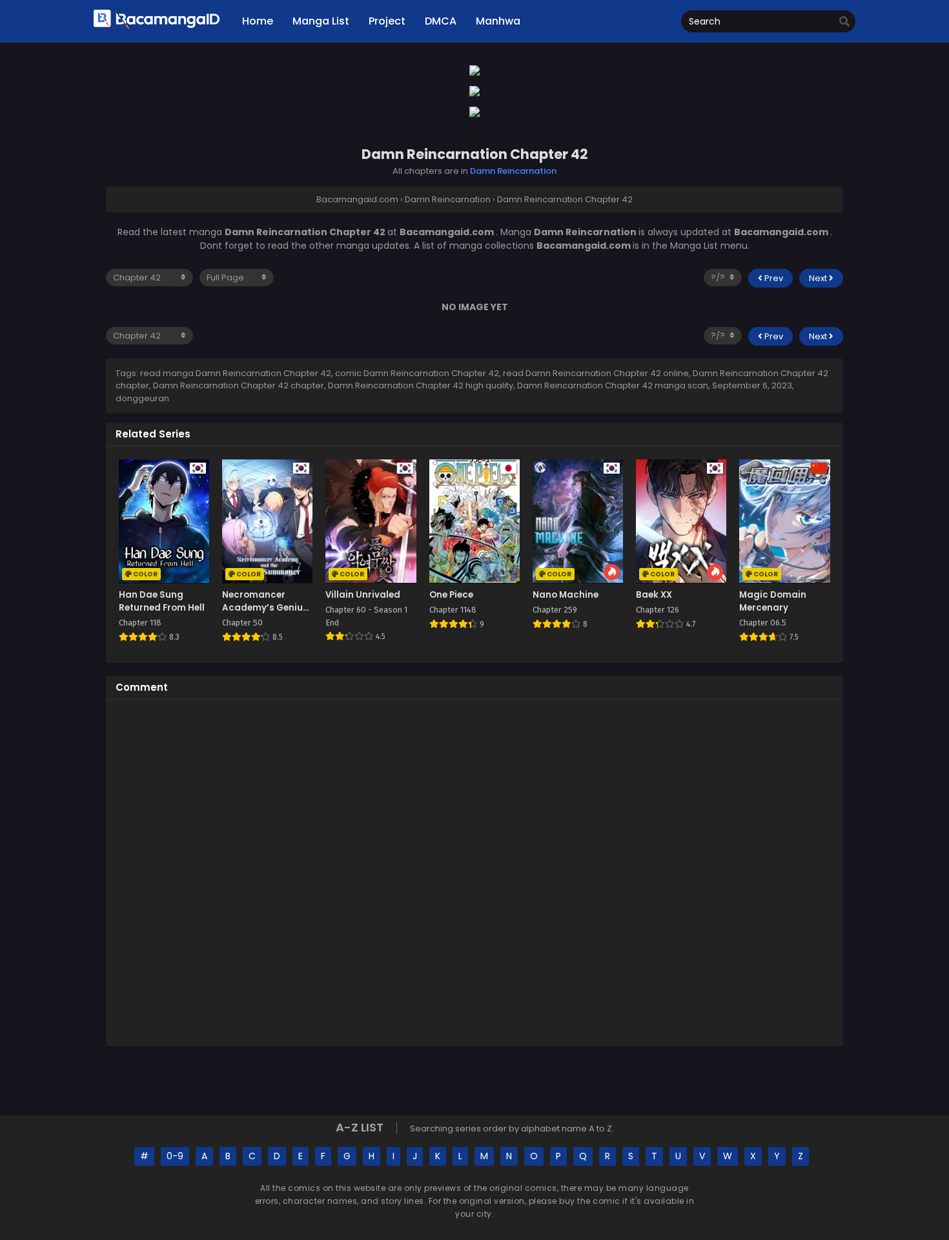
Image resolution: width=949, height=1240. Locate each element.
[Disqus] (474, 871)
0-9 (175, 1156)
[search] (844, 22)
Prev (772, 278)
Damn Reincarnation (513, 171)
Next (819, 278)
